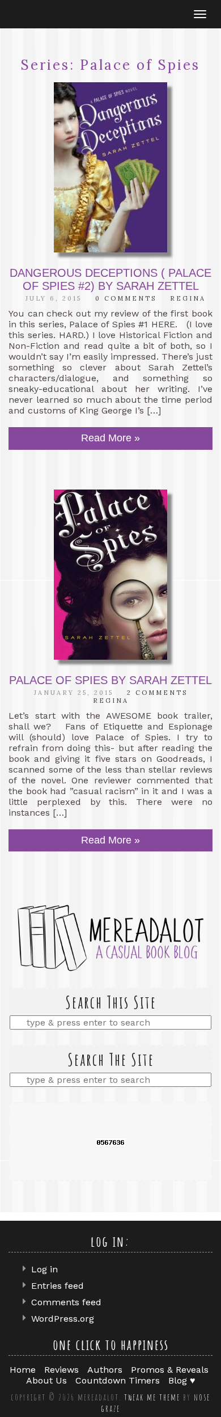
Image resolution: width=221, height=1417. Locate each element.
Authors (104, 1369)
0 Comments (125, 298)
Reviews (61, 1369)
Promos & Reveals (170, 1369)
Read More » (110, 438)
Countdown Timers (117, 1380)
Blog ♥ (182, 1380)
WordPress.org (62, 1318)
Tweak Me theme (152, 1397)
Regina (188, 298)
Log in (44, 1269)
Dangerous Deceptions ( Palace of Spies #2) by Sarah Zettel (110, 279)
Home (23, 1369)
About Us (46, 1380)
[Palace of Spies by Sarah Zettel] (110, 575)
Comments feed (66, 1302)
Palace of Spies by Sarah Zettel (110, 680)
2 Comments (157, 693)
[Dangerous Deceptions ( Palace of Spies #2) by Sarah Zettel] (110, 167)
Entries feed (57, 1285)
